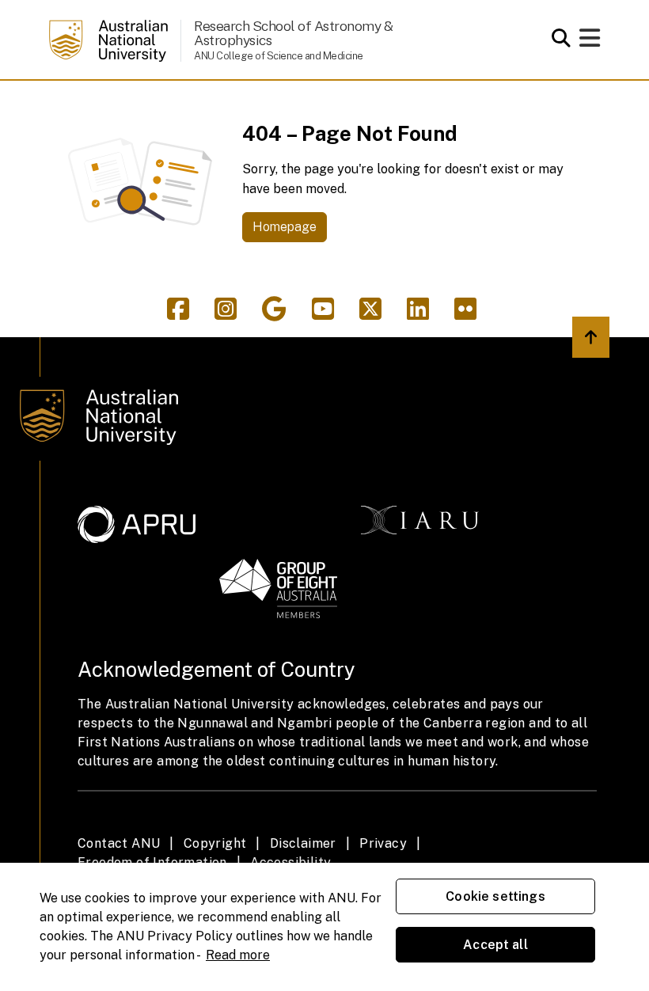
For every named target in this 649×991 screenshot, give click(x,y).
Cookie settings (495, 896)
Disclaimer (303, 843)
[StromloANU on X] (376, 313)
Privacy (383, 843)
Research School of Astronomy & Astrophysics (293, 32)
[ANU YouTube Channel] (329, 313)
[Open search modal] (557, 38)
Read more (238, 955)
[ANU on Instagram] (231, 313)
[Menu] (589, 42)
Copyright (215, 843)
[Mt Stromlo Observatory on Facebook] (184, 313)
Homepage (284, 226)
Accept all (495, 944)
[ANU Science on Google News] (280, 313)
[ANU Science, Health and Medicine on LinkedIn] (424, 313)
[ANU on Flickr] (468, 313)
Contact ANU (119, 843)
